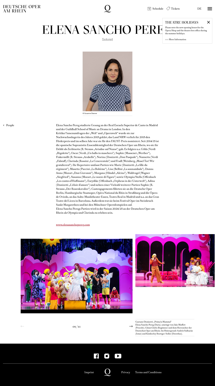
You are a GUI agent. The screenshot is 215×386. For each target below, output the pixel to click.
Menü (210, 9)
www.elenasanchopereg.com (73, 224)
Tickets (175, 8)
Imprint (89, 372)
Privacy (125, 372)
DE (199, 8)
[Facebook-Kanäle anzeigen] (96, 356)
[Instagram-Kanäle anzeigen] (106, 356)
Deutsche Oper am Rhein (22, 8)
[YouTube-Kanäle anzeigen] (118, 356)
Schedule (157, 8)
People (10, 125)
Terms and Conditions (148, 372)
